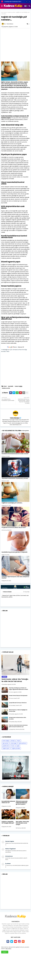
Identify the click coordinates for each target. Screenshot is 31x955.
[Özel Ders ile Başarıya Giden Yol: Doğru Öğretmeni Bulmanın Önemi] (5, 690)
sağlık (17, 745)
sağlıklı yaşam (6, 748)
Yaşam (18, 740)
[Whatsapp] (17, 392)
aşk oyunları (5, 743)
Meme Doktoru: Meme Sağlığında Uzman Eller (18, 710)
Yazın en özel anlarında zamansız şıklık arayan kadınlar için (18, 725)
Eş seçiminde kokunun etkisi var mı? (8, 802)
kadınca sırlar (11, 12)
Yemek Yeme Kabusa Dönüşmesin (18, 695)
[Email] (23, 392)
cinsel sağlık (13, 743)
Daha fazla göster (24, 430)
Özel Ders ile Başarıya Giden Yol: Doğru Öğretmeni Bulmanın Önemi (18, 688)
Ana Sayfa (4, 12)
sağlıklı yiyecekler (16, 748)
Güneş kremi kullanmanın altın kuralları (17, 718)
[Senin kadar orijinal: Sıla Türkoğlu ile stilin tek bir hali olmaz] (15, 665)
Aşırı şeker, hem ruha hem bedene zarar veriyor (22, 823)
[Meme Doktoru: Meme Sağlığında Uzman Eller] (5, 712)
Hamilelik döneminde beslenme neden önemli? (15, 453)
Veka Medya (14, 418)
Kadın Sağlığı (18, 386)
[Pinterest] (20, 392)
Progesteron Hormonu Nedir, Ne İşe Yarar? (14, 527)
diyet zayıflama (22, 743)
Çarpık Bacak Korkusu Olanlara (18, 702)
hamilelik (10, 386)
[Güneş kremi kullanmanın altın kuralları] (5, 719)
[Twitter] (13, 392)
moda (12, 745)
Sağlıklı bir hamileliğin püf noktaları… (12, 503)
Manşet (13, 740)
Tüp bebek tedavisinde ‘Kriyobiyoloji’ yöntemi (15, 478)
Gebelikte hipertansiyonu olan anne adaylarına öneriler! (15, 577)
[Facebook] (10, 392)
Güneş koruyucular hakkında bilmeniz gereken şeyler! (22, 803)
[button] (27, 1)
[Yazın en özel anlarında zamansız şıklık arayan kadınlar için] (5, 727)
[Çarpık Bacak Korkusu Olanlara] (5, 705)
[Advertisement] (15, 628)
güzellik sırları (5, 745)
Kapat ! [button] (5, 952)
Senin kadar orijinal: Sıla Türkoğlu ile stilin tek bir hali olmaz (15, 680)
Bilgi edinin (8, 948)
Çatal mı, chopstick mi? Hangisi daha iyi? (8, 822)
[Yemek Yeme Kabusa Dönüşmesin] (5, 697)
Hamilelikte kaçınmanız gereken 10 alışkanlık (14, 552)
